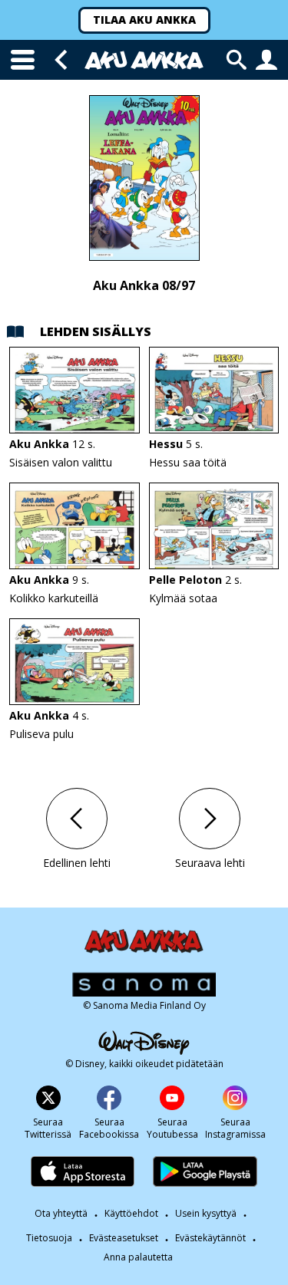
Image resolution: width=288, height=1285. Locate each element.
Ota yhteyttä (61, 1213)
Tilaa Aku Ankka (144, 19)
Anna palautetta (138, 1257)
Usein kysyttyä (206, 1213)
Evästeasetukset (123, 1237)
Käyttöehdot (131, 1213)
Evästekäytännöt (210, 1237)
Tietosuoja (49, 1237)
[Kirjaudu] (266, 59)
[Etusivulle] (144, 60)
